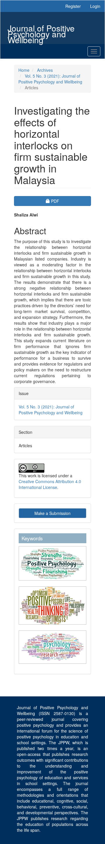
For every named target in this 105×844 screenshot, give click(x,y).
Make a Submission (52, 513)
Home (23, 70)
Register (73, 6)
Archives (45, 70)
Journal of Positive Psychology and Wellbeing (41, 28)
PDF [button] (71, 201)
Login (95, 6)
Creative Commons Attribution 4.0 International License (50, 484)
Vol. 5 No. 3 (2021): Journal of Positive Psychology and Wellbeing (50, 79)
